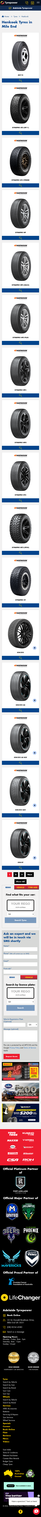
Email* (6, 961)
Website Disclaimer (10, 1455)
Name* (6, 946)
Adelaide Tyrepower (22, 8)
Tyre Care (6, 1391)
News (5, 1438)
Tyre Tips (6, 1394)
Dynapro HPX (20, 443)
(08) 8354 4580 (14, 1327)
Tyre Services (8, 1417)
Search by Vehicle (10, 1382)
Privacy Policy (15, 1048)
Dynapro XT (20, 600)
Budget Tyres (8, 1461)
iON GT (20, 862)
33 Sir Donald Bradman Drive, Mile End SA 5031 (20, 1321)
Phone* (16, 953)
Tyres (5, 1379)
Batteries (6, 1411)
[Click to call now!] (26, 3)
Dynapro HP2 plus (20, 338)
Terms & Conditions (10, 1452)
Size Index (7, 1449)
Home (6, 16)
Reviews (7, 1435)
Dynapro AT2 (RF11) (20, 128)
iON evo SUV (20, 810)
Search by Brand (9, 1388)
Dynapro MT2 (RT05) (20, 547)
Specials (7, 1423)
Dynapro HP (20, 232)
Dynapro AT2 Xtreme (20, 180)
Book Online (9, 1429)
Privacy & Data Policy (16, 1506)
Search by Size (9, 1385)
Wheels (6, 1397)
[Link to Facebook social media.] (20, 1512)
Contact (6, 1426)
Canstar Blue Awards (11, 1458)
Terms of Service (30, 1048)
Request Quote (11, 1056)
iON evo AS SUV (20, 757)
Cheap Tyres (7, 1464)
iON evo (20, 652)
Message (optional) (11, 1029)
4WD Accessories (10, 1408)
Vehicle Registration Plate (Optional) (13, 1020)
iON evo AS (20, 705)
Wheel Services (9, 1420)
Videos (6, 1441)
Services (7, 1405)
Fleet (5, 1432)
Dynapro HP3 (20, 390)
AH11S (20, 75)
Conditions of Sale (30, 1506)
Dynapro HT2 (20, 495)
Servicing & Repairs (10, 1414)
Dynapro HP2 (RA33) (20, 285)
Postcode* (8, 968)
